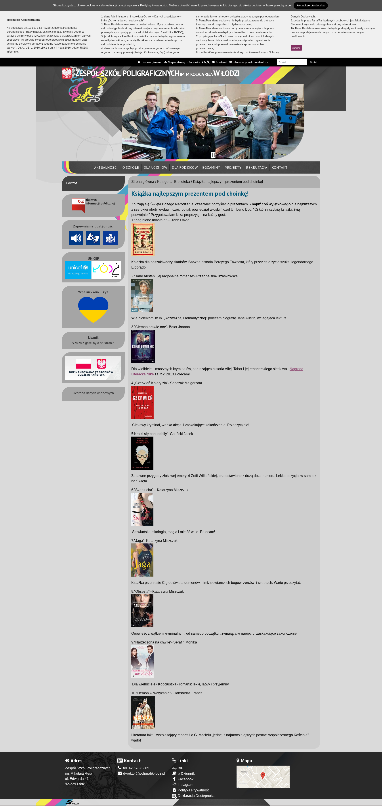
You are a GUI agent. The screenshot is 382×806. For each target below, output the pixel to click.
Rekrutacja (256, 167)
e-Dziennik (186, 774)
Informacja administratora (250, 62)
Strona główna (151, 62)
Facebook (185, 779)
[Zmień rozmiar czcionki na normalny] (202, 62)
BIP (180, 768)
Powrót (71, 183)
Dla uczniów (155, 167)
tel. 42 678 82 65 (135, 768)
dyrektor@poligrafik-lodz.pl (143, 773)
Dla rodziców (185, 167)
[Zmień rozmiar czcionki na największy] (208, 62)
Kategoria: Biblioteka (173, 182)
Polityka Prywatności (193, 790)
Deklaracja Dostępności (196, 796)
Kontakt (280, 167)
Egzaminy (211, 167)
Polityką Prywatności (153, 5)
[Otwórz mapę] (263, 776)
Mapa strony (176, 62)
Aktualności (106, 167)
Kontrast (221, 62)
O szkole (130, 167)
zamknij (296, 48)
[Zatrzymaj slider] (213, 155)
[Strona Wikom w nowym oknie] (72, 802)
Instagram (185, 785)
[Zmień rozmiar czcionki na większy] (204, 62)
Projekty (233, 167)
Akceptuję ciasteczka (311, 5)
